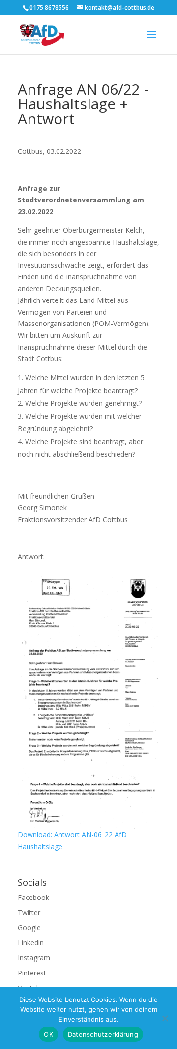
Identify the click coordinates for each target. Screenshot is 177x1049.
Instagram (34, 957)
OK (48, 1034)
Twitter (29, 912)
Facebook (33, 897)
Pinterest (32, 972)
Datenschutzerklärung (103, 1034)
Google (29, 927)
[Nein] (165, 1018)
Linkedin (31, 942)
